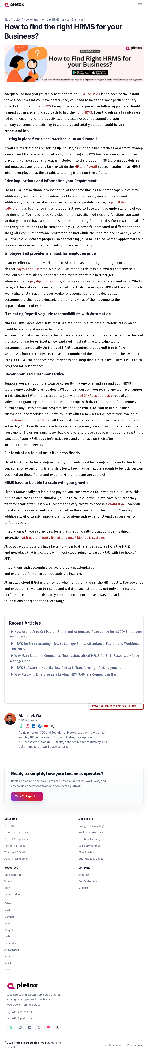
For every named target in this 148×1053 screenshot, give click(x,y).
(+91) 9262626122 (21, 1012)
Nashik (8, 910)
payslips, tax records (45, 281)
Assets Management (16, 858)
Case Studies (12, 894)
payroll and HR (27, 269)
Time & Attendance (16, 832)
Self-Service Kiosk (89, 845)
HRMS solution (89, 94)
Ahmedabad (11, 949)
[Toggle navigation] (140, 4)
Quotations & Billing (90, 858)
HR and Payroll (86, 167)
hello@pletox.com (22, 1018)
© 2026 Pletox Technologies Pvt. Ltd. (27, 1042)
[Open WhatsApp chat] (21, 726)
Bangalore (10, 930)
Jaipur (7, 963)
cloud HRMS (117, 504)
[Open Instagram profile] (27, 726)
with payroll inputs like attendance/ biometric (56, 538)
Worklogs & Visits (15, 852)
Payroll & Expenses (16, 839)
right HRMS (84, 112)
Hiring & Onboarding (91, 826)
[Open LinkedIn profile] (33, 726)
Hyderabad (11, 943)
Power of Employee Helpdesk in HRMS (115, 706)
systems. (99, 538)
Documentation (13, 874)
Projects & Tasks (14, 845)
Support (83, 887)
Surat (7, 956)
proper (36, 106)
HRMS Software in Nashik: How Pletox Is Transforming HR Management (67, 668)
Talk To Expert (25, 796)
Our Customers (87, 881)
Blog (7, 887)
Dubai (7, 969)
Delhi (7, 936)
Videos (8, 881)
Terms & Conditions (112, 1045)
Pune (7, 923)
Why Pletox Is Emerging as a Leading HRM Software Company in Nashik (67, 674)
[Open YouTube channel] (46, 726)
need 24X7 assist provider (95, 396)
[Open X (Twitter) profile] (52, 726)
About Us (84, 874)
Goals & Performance (91, 832)
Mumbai (9, 917)
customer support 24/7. (28, 420)
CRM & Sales (86, 852)
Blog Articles (12, 19)
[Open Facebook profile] (40, 726)
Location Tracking (89, 839)
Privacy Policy (135, 1045)
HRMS (47, 106)
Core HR (9, 826)
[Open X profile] (57, 1027)
